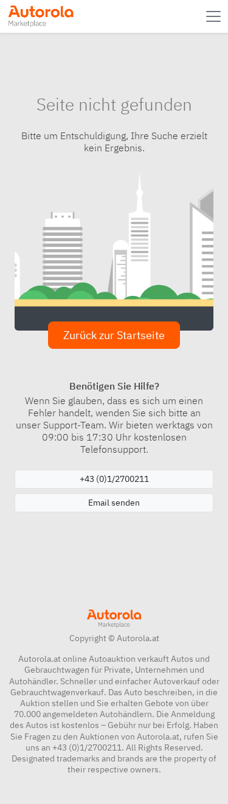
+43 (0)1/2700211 (114, 478)
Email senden (114, 502)
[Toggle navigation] (214, 16)
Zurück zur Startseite (114, 335)
